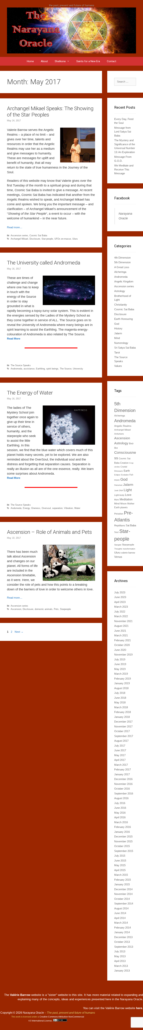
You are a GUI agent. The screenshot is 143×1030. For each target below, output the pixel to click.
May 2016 (120, 812)
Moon (123, 503)
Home (30, 61)
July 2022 (119, 611)
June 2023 (120, 597)
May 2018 (120, 702)
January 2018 (122, 716)
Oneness (35, 508)
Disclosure (34, 238)
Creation (124, 463)
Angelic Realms (122, 425)
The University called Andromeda (43, 263)
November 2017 (123, 726)
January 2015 (122, 884)
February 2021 (122, 640)
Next (19, 631)
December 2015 (123, 836)
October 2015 (122, 846)
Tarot (117, 352)
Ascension (16, 609)
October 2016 (122, 788)
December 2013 (123, 937)
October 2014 (122, 898)
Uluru (75, 238)
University (78, 368)
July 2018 (119, 692)
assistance (29, 368)
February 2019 (122, 678)
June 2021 (120, 630)
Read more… (14, 227)
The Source (66, 368)
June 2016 (120, 807)
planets (124, 507)
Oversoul (46, 508)
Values (118, 365)
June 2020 (120, 649)
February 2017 (122, 769)
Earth (127, 470)
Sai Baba (131, 525)
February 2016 (122, 826)
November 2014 (123, 893)
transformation (129, 549)
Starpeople (65, 609)
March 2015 (121, 874)
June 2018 (120, 697)
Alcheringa (120, 271)
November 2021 (123, 621)
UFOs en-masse (62, 238)
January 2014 (122, 932)
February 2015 (122, 879)
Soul (116, 532)
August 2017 (121, 740)
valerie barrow (128, 552)
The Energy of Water (30, 393)
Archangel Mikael (19, 238)
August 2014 (121, 908)
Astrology (119, 291)
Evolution (125, 475)
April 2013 (120, 960)
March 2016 (121, 822)
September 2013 (123, 946)
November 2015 (123, 841)
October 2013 (122, 941)
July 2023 (119, 592)
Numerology (121, 342)
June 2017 (120, 750)
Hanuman (118, 485)
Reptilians (119, 525)
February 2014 (122, 927)
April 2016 (120, 817)
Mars (116, 499)
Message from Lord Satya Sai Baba (122, 131)
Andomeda (16, 508)
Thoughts (118, 549)
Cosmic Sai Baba (38, 235)
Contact (111, 61)
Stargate (117, 545)
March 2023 (121, 606)
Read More (13, 338)
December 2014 (123, 889)
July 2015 (119, 855)
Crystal (124, 467)
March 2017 (121, 764)
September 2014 (123, 903)
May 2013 (120, 956)
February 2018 (122, 712)
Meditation (126, 499)
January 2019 (122, 683)
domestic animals (43, 609)
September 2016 (123, 793)
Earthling (40, 368)
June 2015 (120, 860)
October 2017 (122, 731)
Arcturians (119, 434)
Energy (26, 508)
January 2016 (122, 831)
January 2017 (122, 774)
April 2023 (120, 601)
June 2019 (120, 664)
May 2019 (120, 669)
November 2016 (123, 783)
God (116, 323)
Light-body (119, 495)
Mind (117, 338)
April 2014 (120, 917)
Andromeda (16, 368)
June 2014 (120, 913)
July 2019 (119, 659)
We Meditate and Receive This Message (123, 169)
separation (57, 508)
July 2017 (119, 745)
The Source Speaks (21, 365)
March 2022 (121, 616)
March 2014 (121, 922)
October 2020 (122, 644)
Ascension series (19, 235)
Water (77, 508)
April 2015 (120, 870)
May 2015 (120, 865)
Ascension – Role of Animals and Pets (49, 532)
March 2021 (121, 635)
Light (128, 490)
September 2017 (123, 736)
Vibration (68, 508)
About (44, 61)
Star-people (47, 238)
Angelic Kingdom (123, 281)
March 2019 (121, 673)
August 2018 (121, 688)
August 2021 (121, 625)
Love (128, 495)
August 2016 (121, 798)
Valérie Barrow (20, 995)
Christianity (120, 304)
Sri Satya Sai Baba (125, 347)
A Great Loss (121, 267)
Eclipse (117, 475)
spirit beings (52, 368)
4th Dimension (122, 257)
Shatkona (60, 61)
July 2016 (119, 803)
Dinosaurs (118, 471)
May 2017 (120, 755)
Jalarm (118, 333)
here (139, 1008)
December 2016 (123, 779)
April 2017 (120, 759)
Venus (118, 556)
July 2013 (119, 951)
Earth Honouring (123, 318)
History (118, 328)
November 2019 (123, 654)
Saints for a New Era (88, 61)
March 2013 (121, 965)
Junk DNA (118, 490)
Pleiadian (118, 514)
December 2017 (123, 721)
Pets (56, 609)
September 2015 (123, 850)
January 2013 (122, 970)
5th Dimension (122, 262)
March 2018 (121, 707)
